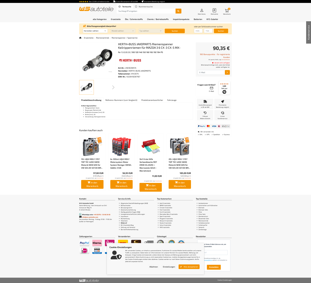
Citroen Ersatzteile (166, 207)
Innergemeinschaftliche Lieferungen (133, 214)
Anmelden (214, 267)
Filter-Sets (202, 214)
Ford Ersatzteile (165, 212)
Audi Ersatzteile (165, 203)
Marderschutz (203, 216)
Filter (200, 212)
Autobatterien (203, 203)
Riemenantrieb (102, 38)
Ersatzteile (89, 38)
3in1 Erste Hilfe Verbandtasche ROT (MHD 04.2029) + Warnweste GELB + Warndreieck (148, 165)
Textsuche (126, 6)
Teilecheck (124, 221)
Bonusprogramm (126, 207)
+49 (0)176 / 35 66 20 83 (102, 214)
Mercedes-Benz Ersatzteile (168, 214)
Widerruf (124, 223)
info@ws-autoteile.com (90, 217)
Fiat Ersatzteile (165, 210)
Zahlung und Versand (128, 227)
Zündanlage (203, 229)
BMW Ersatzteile (165, 205)
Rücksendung (125, 218)
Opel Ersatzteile (165, 216)
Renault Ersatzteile (166, 221)
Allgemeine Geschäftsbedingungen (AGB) (134, 203)
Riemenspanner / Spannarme (125, 38)
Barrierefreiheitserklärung (129, 229)
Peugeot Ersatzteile (166, 218)
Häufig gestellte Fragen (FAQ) (130, 212)
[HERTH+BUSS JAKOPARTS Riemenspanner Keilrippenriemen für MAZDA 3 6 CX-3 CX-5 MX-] (97, 60)
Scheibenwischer (204, 223)
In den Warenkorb (92, 184)
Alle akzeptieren (190, 267)
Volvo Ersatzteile (165, 225)
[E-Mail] (227, 72)
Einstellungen (169, 267)
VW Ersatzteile (164, 227)
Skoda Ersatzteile (165, 223)
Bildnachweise (125, 205)
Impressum (124, 216)
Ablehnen (153, 267)
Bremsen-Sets (203, 210)
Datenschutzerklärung (128, 210)
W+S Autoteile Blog (127, 225)
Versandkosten (100, 178)
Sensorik (201, 227)
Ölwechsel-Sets (204, 218)
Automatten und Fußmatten (208, 205)
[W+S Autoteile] (96, 9)
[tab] (125, 6)
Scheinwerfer (203, 225)
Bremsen (201, 207)
